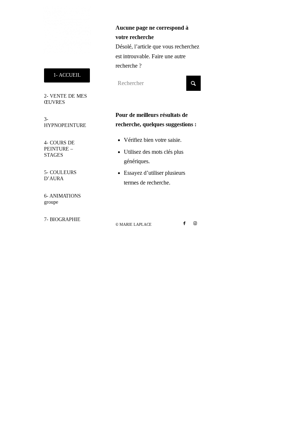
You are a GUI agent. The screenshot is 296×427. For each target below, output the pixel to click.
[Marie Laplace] (67, 30)
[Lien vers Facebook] (184, 223)
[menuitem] (67, 75)
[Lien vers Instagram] (195, 223)
